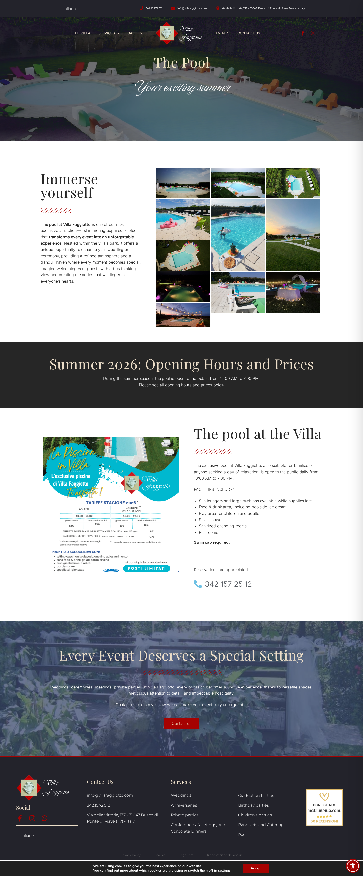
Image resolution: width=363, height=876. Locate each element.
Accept (256, 868)
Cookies (159, 855)
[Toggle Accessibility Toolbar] (352, 865)
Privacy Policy (131, 855)
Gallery (135, 33)
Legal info (186, 855)
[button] (181, 723)
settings (224, 870)
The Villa (81, 33)
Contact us (248, 33)
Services (106, 33)
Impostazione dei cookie (224, 855)
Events (222, 33)
